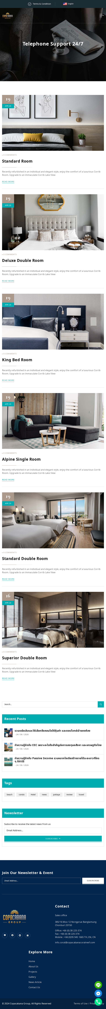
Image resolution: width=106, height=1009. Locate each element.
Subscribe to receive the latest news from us (27, 824)
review (69, 794)
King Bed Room (17, 360)
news (44, 794)
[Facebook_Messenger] (98, 993)
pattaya (56, 794)
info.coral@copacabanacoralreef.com (75, 942)
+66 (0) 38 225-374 (72, 930)
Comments (10, 155)
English (70, 4)
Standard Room (17, 161)
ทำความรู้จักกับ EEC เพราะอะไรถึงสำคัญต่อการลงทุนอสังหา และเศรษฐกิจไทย (58, 745)
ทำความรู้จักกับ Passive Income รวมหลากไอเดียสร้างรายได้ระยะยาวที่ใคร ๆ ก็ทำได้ (57, 760)
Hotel (33, 794)
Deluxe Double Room (23, 261)
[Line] (98, 985)
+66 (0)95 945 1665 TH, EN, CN (80, 937)
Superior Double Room (24, 658)
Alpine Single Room (21, 459)
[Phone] (98, 1002)
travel (81, 794)
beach (9, 794)
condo (21, 794)
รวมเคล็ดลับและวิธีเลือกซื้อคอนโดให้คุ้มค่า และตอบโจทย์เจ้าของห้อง (52, 731)
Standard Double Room (25, 559)
